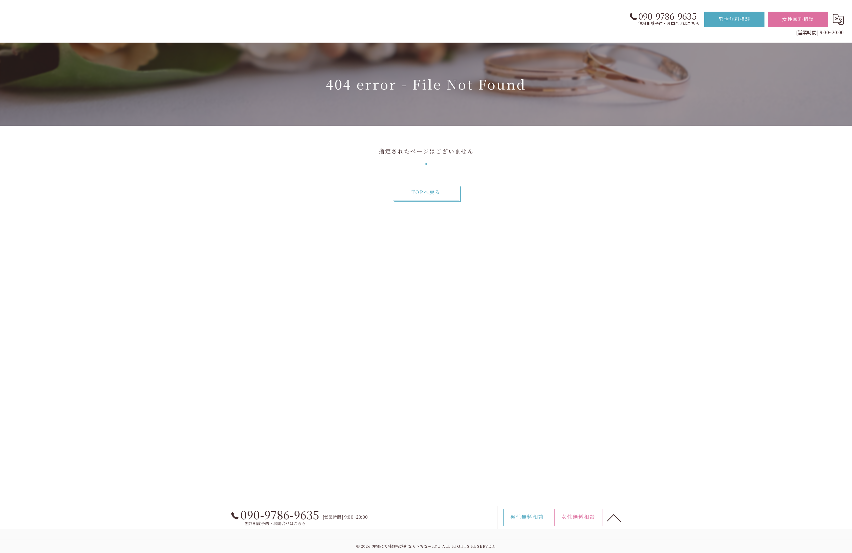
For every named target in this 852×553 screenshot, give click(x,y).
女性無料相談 (798, 19)
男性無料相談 (734, 19)
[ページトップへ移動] (614, 517)
